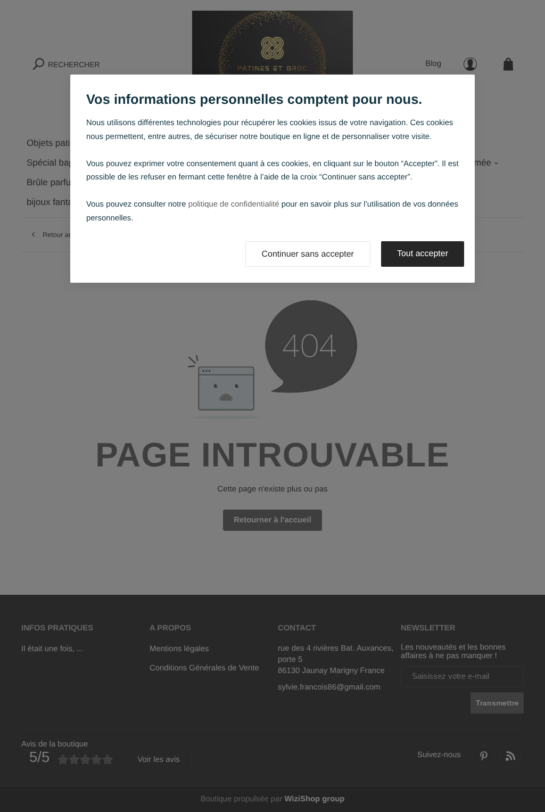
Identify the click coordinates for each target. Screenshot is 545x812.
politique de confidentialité (233, 204)
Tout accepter (422, 253)
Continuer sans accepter (308, 254)
